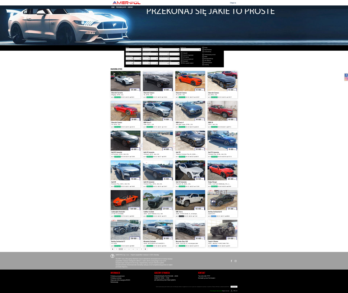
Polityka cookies (116, 278)
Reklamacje (114, 282)
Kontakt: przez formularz (206, 278)
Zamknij (234, 286)
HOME (113, 7)
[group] (174, 27)
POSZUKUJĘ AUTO (121, 7)
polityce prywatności (225, 286)
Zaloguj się (233, 3)
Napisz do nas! (219, 290)
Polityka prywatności (118, 276)
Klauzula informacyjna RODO (120, 280)
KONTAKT (130, 7)
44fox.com (235, 290)
